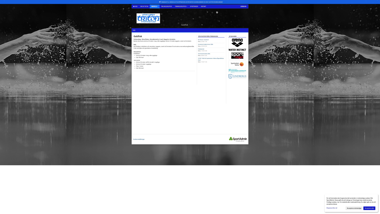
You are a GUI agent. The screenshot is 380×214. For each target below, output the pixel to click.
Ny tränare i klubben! (203, 39)
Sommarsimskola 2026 (204, 53)
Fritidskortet (201, 49)
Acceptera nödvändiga (354, 208)
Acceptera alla (369, 208)
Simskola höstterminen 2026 (205, 44)
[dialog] (351, 203)
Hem (135, 6)
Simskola (154, 6)
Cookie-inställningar (138, 139)
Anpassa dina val (332, 208)
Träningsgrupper (180, 6)
